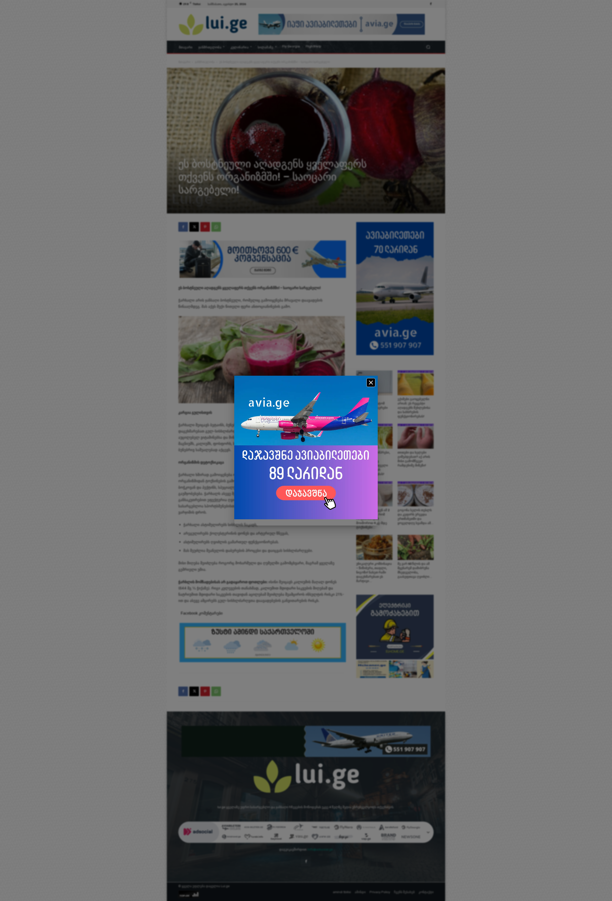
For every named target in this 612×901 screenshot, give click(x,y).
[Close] (370, 382)
